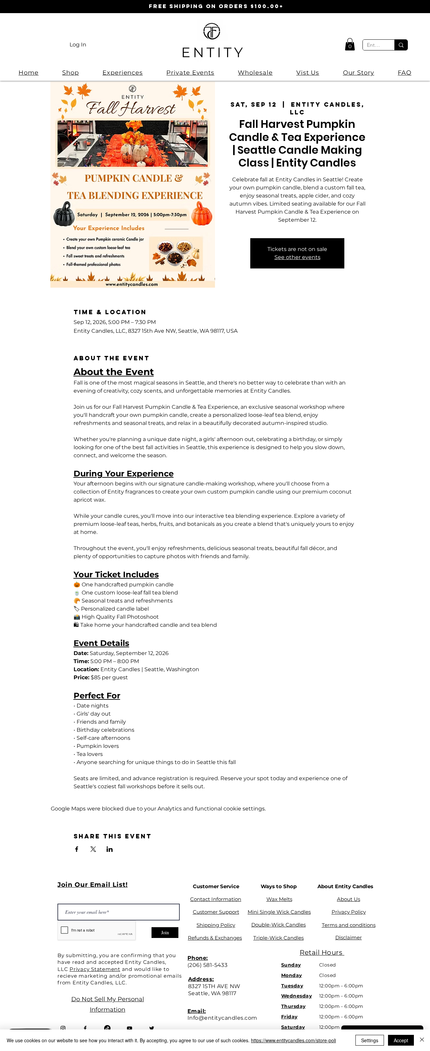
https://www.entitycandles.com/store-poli (293, 1040)
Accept (401, 1040)
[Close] (422, 1040)
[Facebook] (85, 1028)
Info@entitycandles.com (222, 1018)
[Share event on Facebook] (77, 849)
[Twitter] (151, 1028)
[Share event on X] (93, 849)
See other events (297, 257)
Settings (369, 1040)
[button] (350, 44)
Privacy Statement (95, 969)
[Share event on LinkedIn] (109, 849)
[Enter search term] (400, 45)
